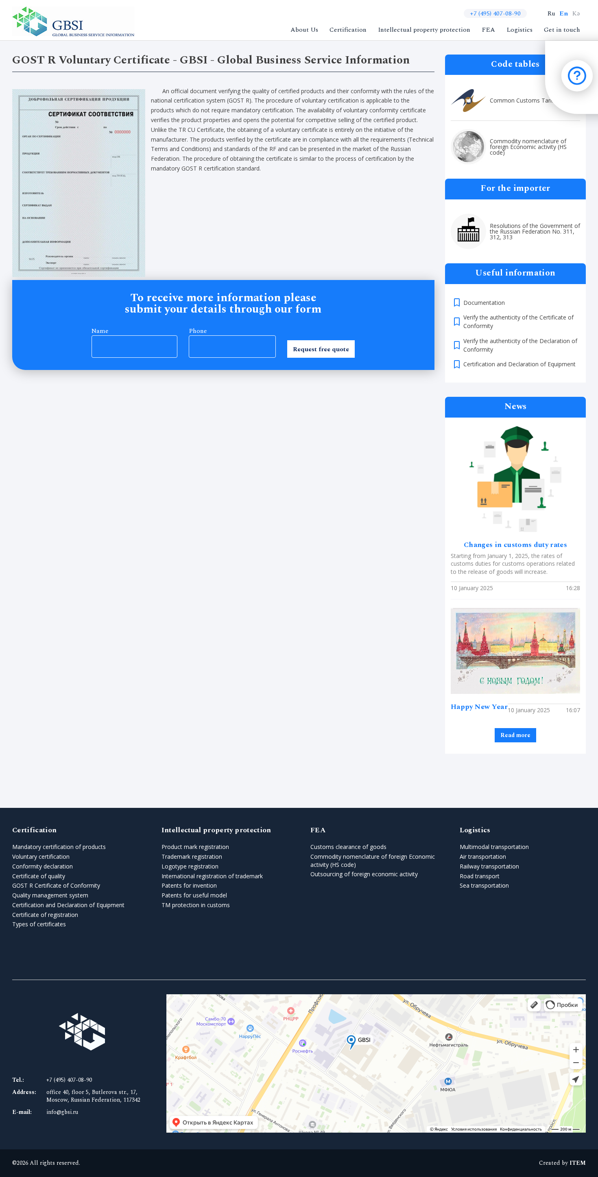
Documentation (484, 302)
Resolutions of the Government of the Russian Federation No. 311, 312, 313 (535, 231)
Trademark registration (192, 856)
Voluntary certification (41, 856)
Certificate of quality (38, 876)
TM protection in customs (196, 905)
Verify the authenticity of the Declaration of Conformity (520, 345)
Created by (562, 1163)
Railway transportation (489, 866)
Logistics (519, 29)
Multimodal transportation (494, 847)
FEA (488, 29)
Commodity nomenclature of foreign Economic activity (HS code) (528, 146)
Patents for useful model (194, 895)
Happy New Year (479, 706)
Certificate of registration (45, 915)
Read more (515, 735)
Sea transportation (484, 885)
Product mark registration (195, 847)
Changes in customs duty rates (515, 544)
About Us (304, 29)
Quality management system (50, 895)
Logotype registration (190, 866)
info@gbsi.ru (62, 1112)
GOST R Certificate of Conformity (56, 885)
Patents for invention (189, 885)
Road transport (480, 876)
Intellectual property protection (424, 29)
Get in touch (562, 29)
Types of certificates (39, 924)
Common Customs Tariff (522, 100)
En (563, 13)
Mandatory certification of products (59, 847)
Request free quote (321, 349)
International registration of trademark (212, 876)
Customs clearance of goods (348, 847)
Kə (576, 13)
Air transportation (483, 856)
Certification (348, 29)
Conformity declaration (42, 866)
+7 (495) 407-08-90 (495, 13)
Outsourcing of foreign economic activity (364, 874)
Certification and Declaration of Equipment (519, 364)
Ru (551, 13)
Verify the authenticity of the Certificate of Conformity (518, 321)
